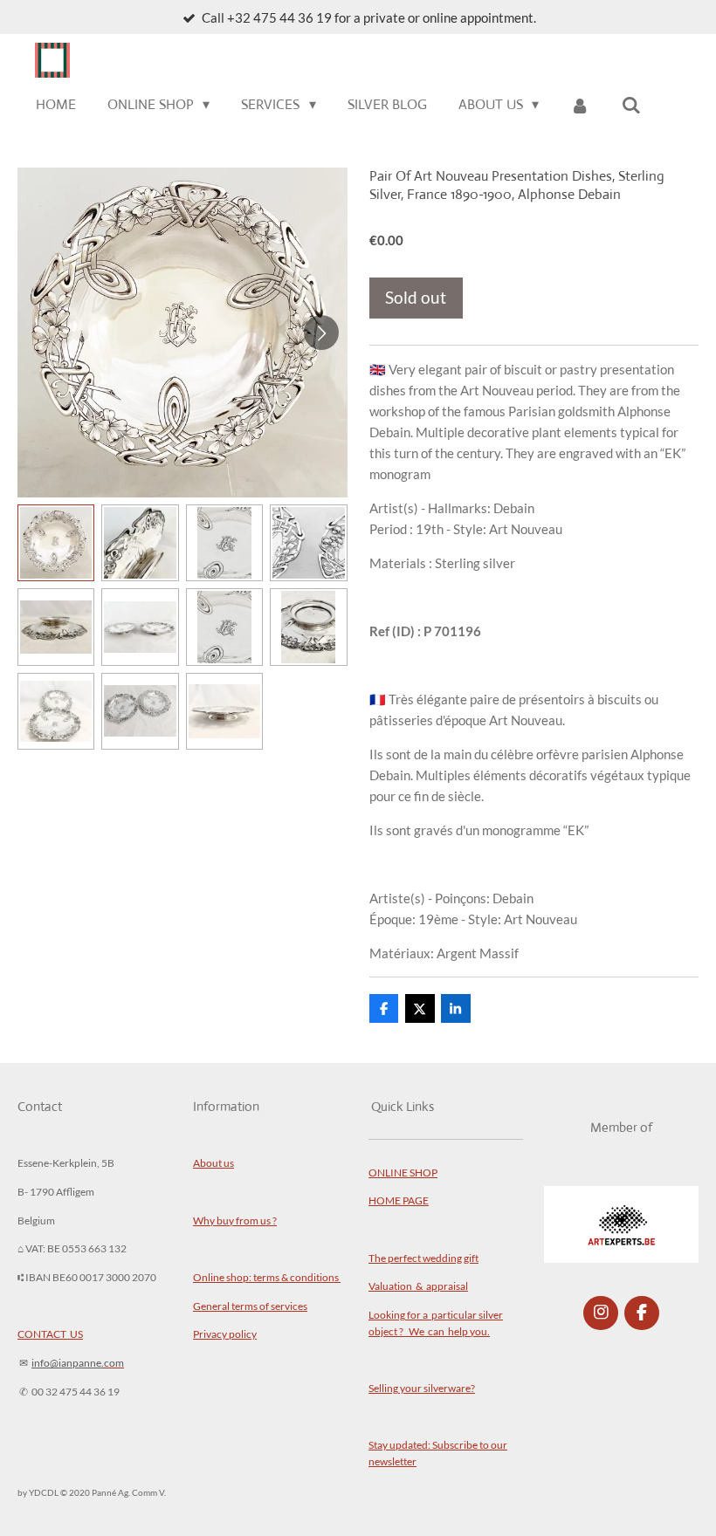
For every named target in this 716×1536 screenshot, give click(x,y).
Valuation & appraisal (418, 1285)
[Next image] (321, 332)
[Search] (631, 105)
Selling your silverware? (421, 1388)
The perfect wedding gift (423, 1257)
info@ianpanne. (67, 1362)
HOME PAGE (398, 1200)
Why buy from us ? (235, 1220)
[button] (55, 542)
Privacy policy (225, 1333)
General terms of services (250, 1305)
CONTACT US (50, 1333)
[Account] (580, 105)
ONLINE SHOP (402, 1172)
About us (213, 1162)
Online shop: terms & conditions (267, 1277)
